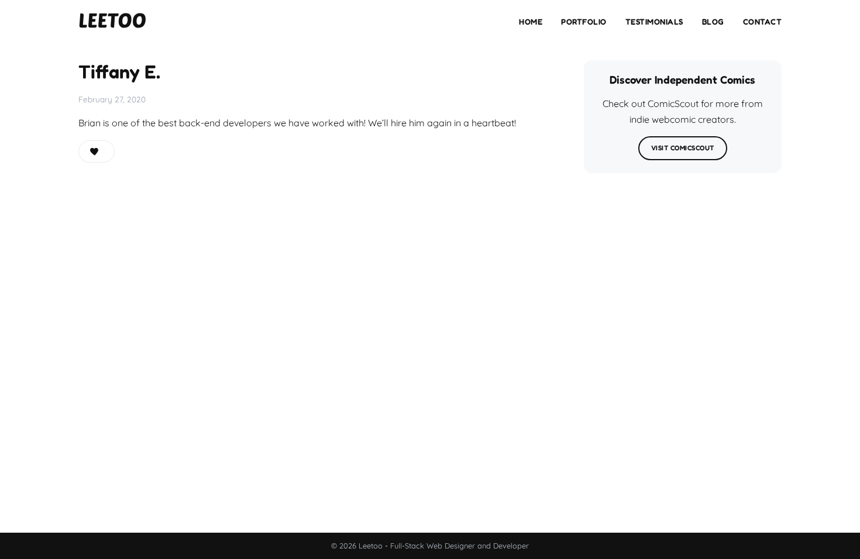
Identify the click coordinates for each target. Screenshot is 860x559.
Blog (713, 21)
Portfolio (584, 21)
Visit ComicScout (682, 148)
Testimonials (654, 21)
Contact (762, 21)
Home (530, 21)
